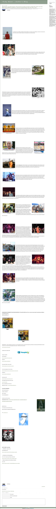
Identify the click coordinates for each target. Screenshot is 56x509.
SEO (26, 508)
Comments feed (51, 6)
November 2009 (6, 8)
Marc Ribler (37, 8)
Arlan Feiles (11, 8)
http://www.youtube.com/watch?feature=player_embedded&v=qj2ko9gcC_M (17, 399)
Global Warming (22, 8)
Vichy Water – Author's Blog (15, 1)
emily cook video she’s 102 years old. (6, 347)
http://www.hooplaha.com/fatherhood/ (6, 361)
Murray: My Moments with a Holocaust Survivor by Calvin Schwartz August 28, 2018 (52, 14)
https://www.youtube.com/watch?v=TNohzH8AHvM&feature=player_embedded (11, 463)
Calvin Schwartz (15, 8)
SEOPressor (32, 508)
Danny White (18, 8)
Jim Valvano (28, 8)
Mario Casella (40, 8)
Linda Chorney (34, 8)
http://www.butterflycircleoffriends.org (12, 385)
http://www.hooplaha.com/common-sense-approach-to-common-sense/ (10, 370)
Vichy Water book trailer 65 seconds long (7, 401)
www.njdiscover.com (5, 412)
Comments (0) (43, 486)
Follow (9, 10)
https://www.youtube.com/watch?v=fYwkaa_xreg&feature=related (9, 458)
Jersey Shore (25, 8)
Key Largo (31, 8)
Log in (50, 5)
